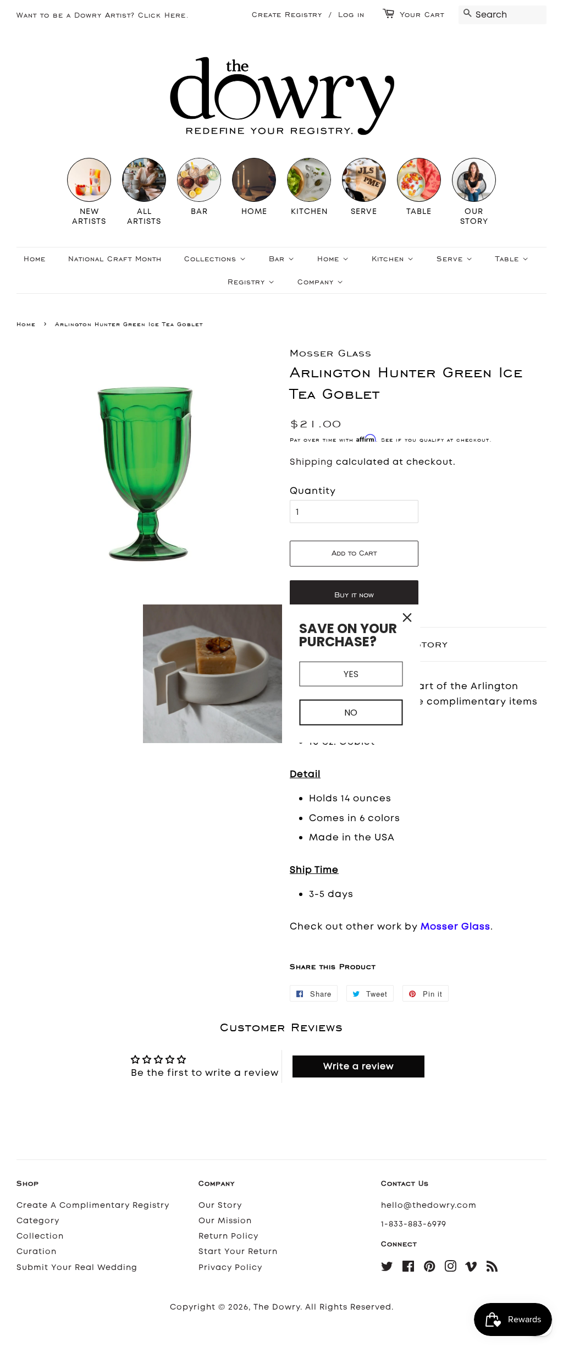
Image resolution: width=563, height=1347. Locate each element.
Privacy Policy (230, 1267)
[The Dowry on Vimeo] (471, 1268)
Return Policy (228, 1236)
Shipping (311, 462)
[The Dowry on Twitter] (387, 1268)
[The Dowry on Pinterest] (429, 1268)
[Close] (407, 617)
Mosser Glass (455, 926)
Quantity (313, 491)
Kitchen (389, 258)
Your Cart (422, 14)
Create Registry (287, 14)
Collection (40, 1236)
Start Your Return (238, 1251)
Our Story (220, 1205)
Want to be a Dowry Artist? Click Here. (102, 15)
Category (37, 1221)
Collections (212, 258)
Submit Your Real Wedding (76, 1267)
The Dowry (276, 1307)
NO (350, 712)
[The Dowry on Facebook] (408, 1268)
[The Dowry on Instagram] (450, 1268)
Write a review (358, 1066)
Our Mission (225, 1221)
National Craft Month (115, 258)
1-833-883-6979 (413, 1224)
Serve (451, 258)
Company (317, 282)
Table (508, 258)
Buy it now (354, 595)
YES (351, 673)
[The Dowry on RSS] (492, 1268)
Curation (36, 1251)
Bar (278, 258)
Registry (248, 282)
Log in (351, 14)
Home (35, 258)
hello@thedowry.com (429, 1205)
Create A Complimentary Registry (92, 1205)
